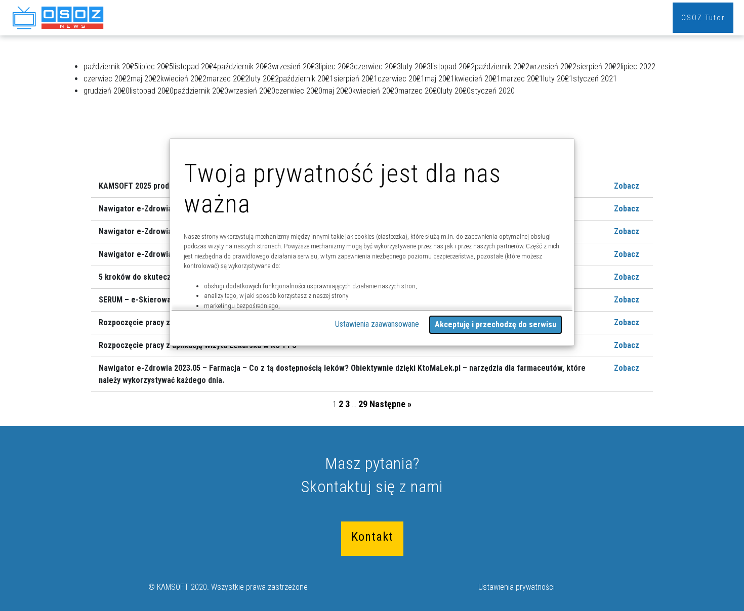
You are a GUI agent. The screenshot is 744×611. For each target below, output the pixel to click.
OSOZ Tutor (703, 18)
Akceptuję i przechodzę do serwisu (495, 324)
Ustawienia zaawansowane (377, 324)
